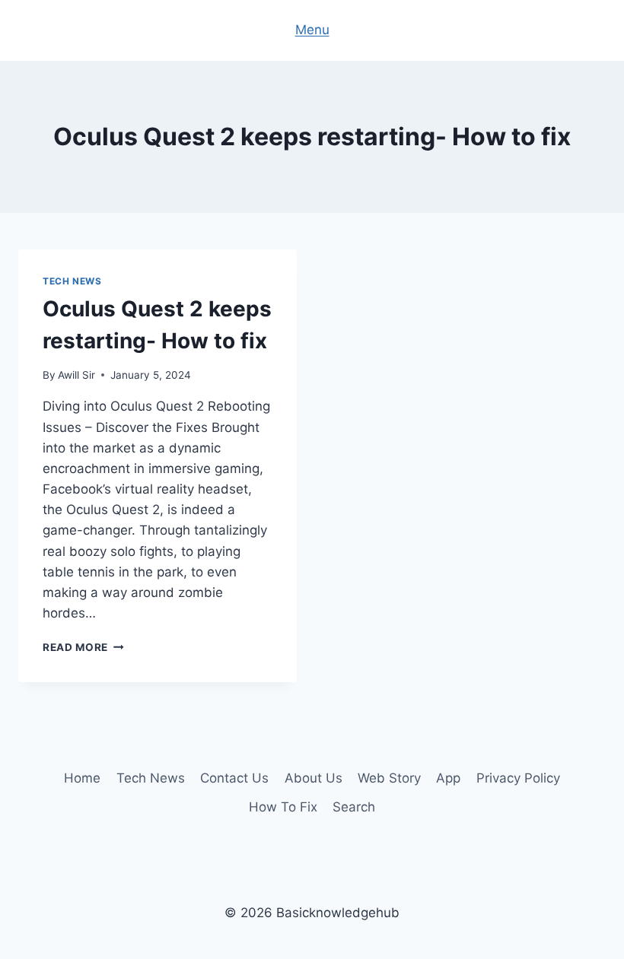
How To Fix (283, 807)
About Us (313, 778)
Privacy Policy (518, 778)
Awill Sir (76, 375)
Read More (83, 647)
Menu (312, 29)
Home (82, 778)
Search (354, 807)
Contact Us (234, 778)
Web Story (389, 778)
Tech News (72, 281)
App (448, 778)
